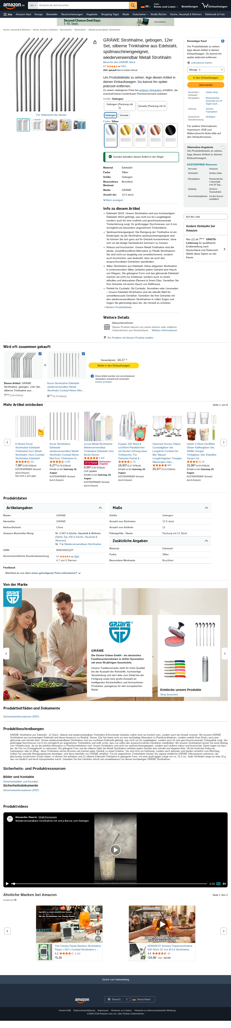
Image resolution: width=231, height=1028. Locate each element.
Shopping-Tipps (110, 14)
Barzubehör (66, 30)
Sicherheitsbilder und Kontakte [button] (20, 781)
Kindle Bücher (159, 14)
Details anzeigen (103, 382)
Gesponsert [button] (8, 900)
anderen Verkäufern (150, 90)
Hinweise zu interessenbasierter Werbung (155, 1010)
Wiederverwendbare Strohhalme (104, 30)
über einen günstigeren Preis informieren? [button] (51, 573)
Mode (126, 14)
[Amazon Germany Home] (82, 1001)
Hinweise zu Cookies (121, 1010)
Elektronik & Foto (215, 14)
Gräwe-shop (212, 92)
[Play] (6, 883)
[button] (8, 14)
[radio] (23, 125)
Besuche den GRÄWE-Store (119, 62)
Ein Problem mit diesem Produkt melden (130, 337)
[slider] (109, 883)
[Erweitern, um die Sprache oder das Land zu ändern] (127, 999)
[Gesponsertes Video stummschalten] (98, 939)
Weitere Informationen (164, 330)
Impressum (103, 1010)
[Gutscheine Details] (147, 14)
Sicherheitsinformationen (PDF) (21, 716)
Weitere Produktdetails (119, 307)
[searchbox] (83, 5)
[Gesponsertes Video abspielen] (162, 924)
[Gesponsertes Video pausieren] (98, 932)
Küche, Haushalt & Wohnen (186, 14)
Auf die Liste (193, 216)
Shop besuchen (169, 694)
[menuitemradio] (218, 883)
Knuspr (39, 14)
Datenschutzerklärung (84, 1010)
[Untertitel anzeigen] (98, 909)
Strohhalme (80, 30)
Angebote (91, 14)
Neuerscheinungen (72, 14)
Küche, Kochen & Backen (45, 30)
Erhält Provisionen (48, 817)
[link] (66, 365)
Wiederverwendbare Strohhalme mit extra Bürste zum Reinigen (52, 820)
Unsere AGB (65, 1010)
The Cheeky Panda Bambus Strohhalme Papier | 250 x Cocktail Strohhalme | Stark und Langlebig (78, 947)
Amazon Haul (23, 14)
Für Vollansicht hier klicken (51, 114)
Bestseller (52, 14)
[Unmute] (224, 884)
